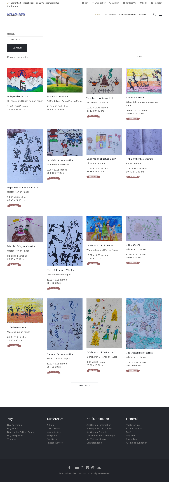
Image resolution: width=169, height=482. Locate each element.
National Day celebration (60, 354)
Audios (129, 428)
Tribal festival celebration (140, 158)
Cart (86, 3)
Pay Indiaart (132, 439)
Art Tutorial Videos (96, 439)
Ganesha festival (135, 97)
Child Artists (53, 428)
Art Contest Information (98, 425)
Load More (84, 385)
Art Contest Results (96, 432)
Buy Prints (12, 428)
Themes (11, 439)
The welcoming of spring (139, 352)
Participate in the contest (99, 428)
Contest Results (127, 14)
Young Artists (54, 432)
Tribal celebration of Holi (99, 98)
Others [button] (142, 14)
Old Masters (53, 439)
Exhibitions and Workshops (100, 435)
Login (144, 3)
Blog (128, 432)
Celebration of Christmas (99, 245)
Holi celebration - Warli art (61, 270)
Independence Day (17, 96)
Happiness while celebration (22, 187)
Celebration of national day (101, 158)
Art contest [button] (110, 14)
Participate (12, 6)
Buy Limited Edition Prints (20, 432)
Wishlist (115, 3)
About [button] (98, 14)
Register (157, 3)
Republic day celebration (60, 160)
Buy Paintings (14, 425)
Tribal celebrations (17, 327)
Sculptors (52, 435)
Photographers (55, 443)
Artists (50, 425)
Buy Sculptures (15, 435)
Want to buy (100, 3)
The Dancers (133, 244)
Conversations (94, 443)
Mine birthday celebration (21, 246)
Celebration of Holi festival (100, 352)
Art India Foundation (136, 443)
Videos (138, 428)
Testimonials (133, 425)
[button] (154, 15)
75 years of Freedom (57, 96)
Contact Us (130, 3)
